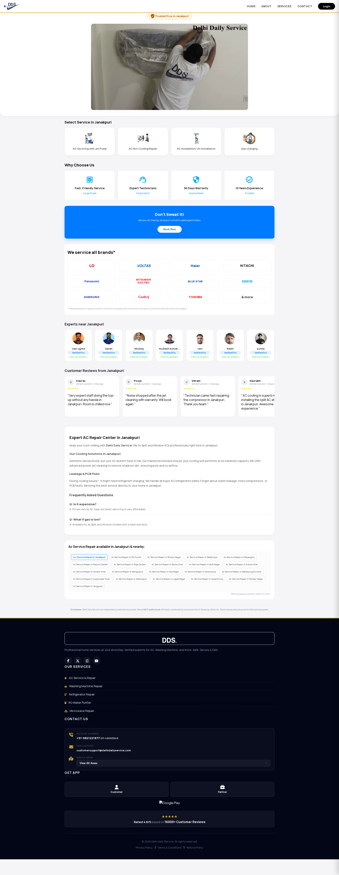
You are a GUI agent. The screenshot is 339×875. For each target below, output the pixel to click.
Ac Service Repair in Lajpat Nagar (169, 578)
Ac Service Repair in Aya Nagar (164, 571)
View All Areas (173, 763)
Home (251, 6)
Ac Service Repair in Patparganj (239, 557)
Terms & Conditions (169, 847)
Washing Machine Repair (85, 686)
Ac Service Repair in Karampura (200, 571)
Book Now (169, 229)
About (266, 6)
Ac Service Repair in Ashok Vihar (242, 564)
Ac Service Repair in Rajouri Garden (90, 564)
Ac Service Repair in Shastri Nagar (164, 557)
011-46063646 (109, 738)
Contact (304, 6)
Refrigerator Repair (81, 694)
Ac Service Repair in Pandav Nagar (246, 578)
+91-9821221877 (88, 738)
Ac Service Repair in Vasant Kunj (207, 578)
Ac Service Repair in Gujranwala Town (91, 578)
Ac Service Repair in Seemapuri (131, 578)
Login (326, 6)
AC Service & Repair (82, 678)
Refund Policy (195, 847)
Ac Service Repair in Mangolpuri (127, 571)
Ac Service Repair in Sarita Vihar (167, 564)
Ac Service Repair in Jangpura (87, 586)
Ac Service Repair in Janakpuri (89, 557)
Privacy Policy (144, 847)
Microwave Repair (81, 711)
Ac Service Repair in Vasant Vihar (89, 571)
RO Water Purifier (79, 703)
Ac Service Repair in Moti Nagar (204, 564)
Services (284, 6)
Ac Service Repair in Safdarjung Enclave (241, 571)
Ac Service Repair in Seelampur (202, 557)
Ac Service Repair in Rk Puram (126, 557)
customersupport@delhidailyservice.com (104, 750)
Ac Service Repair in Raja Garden (130, 564)
